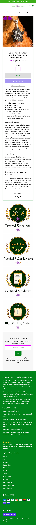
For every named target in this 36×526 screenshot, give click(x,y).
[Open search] (26, 6)
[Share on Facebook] (15, 197)
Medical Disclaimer (8, 485)
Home (4, 12)
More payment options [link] (18, 86)
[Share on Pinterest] (20, 197)
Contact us (17, 193)
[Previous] (5, 18)
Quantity (18, 65)
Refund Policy (6, 479)
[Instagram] (5, 511)
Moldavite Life (17, 519)
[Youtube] (10, 511)
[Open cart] (32, 6)
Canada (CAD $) (9, 495)
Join (18, 353)
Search (5, 456)
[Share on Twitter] (18, 197)
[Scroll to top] (32, 521)
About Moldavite (7, 465)
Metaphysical (6, 468)
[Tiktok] (8, 511)
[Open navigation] (4, 6)
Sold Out (18, 75)
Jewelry (5, 459)
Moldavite (5, 462)
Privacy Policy (7, 476)
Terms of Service (7, 488)
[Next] (10, 18)
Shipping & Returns (8, 482)
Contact (5, 474)
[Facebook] (3, 511)
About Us (5, 471)
